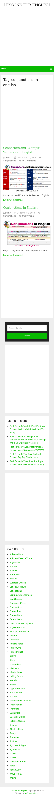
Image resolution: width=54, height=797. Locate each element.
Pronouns (14, 709)
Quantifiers (15, 713)
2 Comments (28, 216)
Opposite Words (17, 688)
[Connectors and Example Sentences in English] (27, 178)
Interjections (16, 672)
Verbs (12, 765)
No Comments (29, 160)
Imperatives (15, 664)
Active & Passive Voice (21, 558)
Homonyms (15, 648)
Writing (13, 778)
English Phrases (17, 627)
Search (27, 336)
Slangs (13, 733)
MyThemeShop (31, 793)
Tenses (13, 753)
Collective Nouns (18, 587)
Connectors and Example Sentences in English (21, 150)
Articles (13, 578)
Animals (13, 570)
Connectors (15, 611)
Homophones (16, 652)
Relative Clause (17, 721)
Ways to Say (16, 774)
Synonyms (15, 749)
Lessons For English (27, 5)
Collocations (16, 591)
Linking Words (16, 676)
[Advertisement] (27, 37)
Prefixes (13, 696)
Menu (4, 68)
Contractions (16, 615)
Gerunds (14, 635)
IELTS (12, 660)
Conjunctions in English (20, 207)
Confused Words (18, 603)
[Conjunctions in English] (27, 233)
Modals (13, 680)
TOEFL (13, 757)
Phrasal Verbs (16, 692)
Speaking (14, 737)
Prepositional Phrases (20, 700)
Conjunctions (9, 160)
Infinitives (14, 668)
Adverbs (14, 566)
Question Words (17, 717)
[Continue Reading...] (13, 200)
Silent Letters (16, 729)
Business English (18, 583)
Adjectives (15, 562)
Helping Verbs (16, 644)
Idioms (13, 656)
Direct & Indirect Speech (21, 623)
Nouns (13, 684)
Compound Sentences (21, 595)
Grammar (14, 639)
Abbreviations (16, 554)
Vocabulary (15, 770)
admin (8, 157)
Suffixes (13, 741)
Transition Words (18, 761)
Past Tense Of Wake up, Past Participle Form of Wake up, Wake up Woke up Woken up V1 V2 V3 (28, 439)
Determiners (16, 619)
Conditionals (16, 599)
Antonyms (15, 574)
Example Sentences (19, 631)
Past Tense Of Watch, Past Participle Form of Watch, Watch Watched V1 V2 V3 (27, 429)
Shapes (13, 725)
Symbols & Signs (18, 745)
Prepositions (16, 704)
